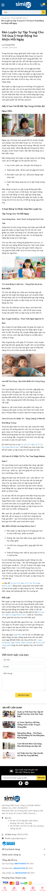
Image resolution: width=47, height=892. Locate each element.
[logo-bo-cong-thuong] (8, 843)
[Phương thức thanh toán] (17, 883)
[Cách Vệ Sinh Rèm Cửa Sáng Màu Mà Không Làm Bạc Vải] (9, 746)
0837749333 (20, 863)
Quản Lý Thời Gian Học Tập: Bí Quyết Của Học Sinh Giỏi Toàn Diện (30, 714)
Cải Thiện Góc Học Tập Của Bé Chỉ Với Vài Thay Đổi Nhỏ (30, 754)
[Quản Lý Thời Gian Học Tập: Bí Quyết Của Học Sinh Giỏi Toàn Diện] (9, 714)
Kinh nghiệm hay (26, 645)
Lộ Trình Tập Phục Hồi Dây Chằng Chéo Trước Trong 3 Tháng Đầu (28, 724)
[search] (43, 12)
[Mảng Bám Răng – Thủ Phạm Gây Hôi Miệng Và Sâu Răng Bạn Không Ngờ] (9, 735)
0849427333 (22, 834)
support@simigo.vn (18, 838)
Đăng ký (41, 777)
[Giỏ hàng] (41, 5)
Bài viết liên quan (12, 707)
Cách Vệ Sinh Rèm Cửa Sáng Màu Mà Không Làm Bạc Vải (29, 745)
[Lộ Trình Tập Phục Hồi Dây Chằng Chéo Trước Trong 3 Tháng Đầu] (9, 724)
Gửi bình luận (23, 695)
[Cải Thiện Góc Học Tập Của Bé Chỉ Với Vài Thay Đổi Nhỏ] (9, 755)
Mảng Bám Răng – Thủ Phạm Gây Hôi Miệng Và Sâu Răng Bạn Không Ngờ (30, 735)
